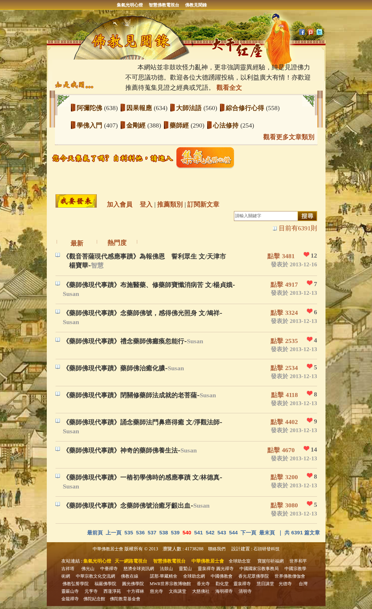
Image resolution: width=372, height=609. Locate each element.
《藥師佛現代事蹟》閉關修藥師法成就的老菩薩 (130, 395)
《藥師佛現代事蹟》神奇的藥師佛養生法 (120, 450)
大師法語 (189, 108)
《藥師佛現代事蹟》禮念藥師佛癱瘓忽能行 (123, 341)
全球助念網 (194, 576)
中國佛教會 (222, 576)
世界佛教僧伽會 (290, 576)
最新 (77, 243)
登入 (146, 204)
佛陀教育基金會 (125, 599)
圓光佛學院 (133, 583)
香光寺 (203, 583)
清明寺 (245, 591)
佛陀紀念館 (94, 599)
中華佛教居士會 (108, 549)
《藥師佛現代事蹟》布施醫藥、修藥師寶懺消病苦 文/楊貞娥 (148, 284)
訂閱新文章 (203, 204)
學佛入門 (90, 125)
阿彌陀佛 (90, 108)
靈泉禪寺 (206, 568)
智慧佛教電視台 (164, 5)
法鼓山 (166, 568)
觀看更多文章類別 (288, 137)
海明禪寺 (224, 591)
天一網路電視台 (131, 560)
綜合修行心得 (246, 108)
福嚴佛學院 (105, 583)
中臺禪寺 (109, 568)
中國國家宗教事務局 (259, 568)
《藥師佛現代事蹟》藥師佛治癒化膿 (114, 368)
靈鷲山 (185, 568)
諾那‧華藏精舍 (163, 576)
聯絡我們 (217, 549)
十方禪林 (135, 591)
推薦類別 (170, 204)
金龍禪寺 (70, 599)
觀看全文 (229, 87)
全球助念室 (240, 561)
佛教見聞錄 (196, 5)
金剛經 (136, 125)
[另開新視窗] (145, 167)
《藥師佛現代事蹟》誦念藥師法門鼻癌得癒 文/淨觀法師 (141, 422)
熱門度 (117, 242)
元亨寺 (91, 591)
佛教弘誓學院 (75, 583)
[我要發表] (76, 201)
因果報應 (140, 108)
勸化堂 (222, 583)
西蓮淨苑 (112, 591)
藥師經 (180, 125)
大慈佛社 (201, 591)
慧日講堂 (265, 583)
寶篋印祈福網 (270, 561)
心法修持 (226, 125)
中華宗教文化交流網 (95, 576)
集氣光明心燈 (130, 5)
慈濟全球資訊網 (139, 568)
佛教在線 (129, 576)
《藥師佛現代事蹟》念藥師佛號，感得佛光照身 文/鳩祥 (141, 313)
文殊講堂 (177, 591)
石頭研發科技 (266, 549)
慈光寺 (156, 591)
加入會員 (120, 204)
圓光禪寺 (225, 568)
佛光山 (87, 568)
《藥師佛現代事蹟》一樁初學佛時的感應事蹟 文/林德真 (141, 477)
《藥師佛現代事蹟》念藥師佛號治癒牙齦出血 (127, 505)
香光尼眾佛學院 (253, 576)
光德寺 (285, 583)
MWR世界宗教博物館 (170, 583)
